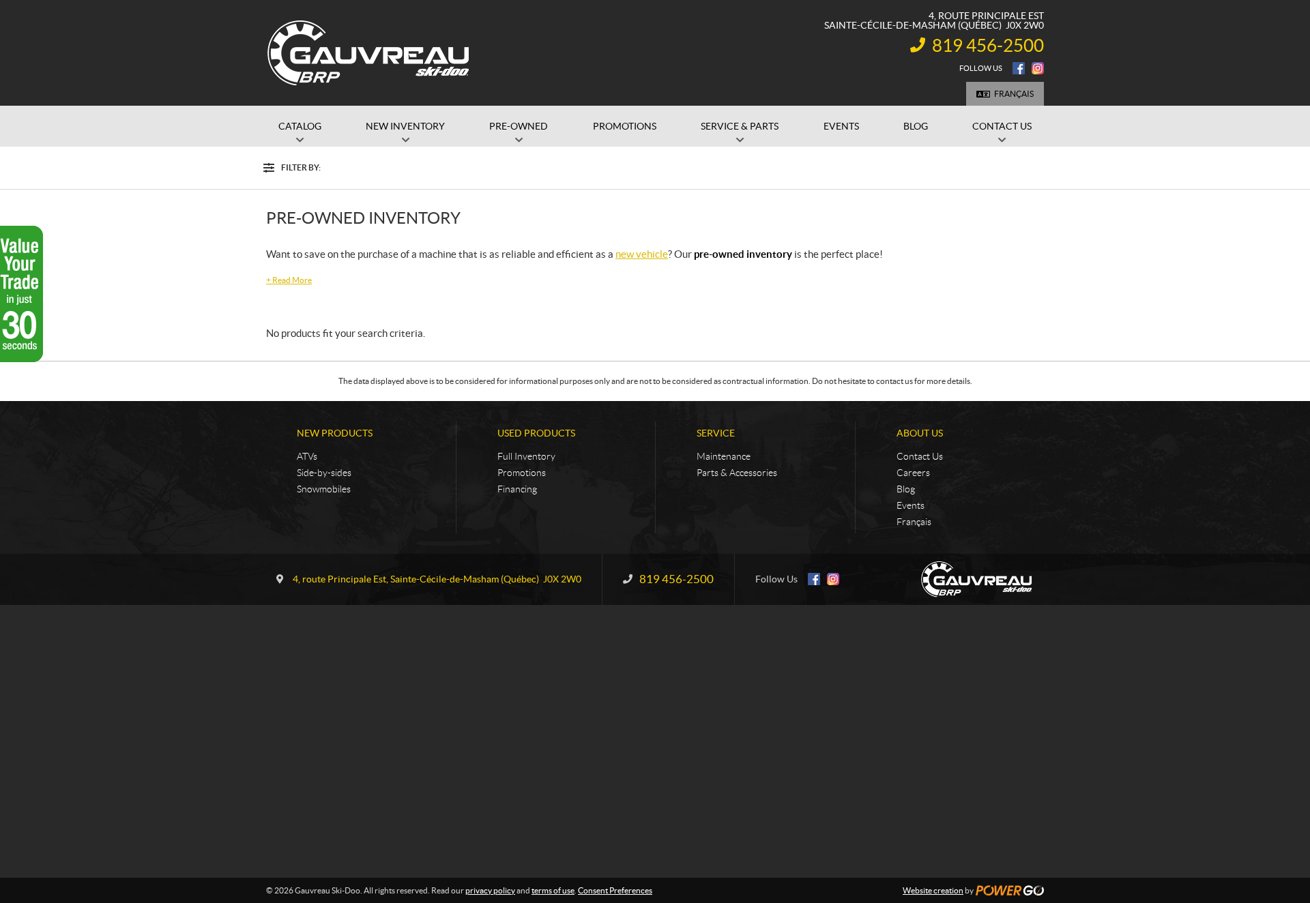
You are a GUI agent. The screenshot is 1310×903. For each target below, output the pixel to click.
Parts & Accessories (737, 472)
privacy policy (490, 890)
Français (1014, 93)
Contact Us (920, 456)
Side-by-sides (324, 472)
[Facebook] (1019, 68)
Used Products (536, 433)
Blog (906, 489)
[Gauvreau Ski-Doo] (369, 53)
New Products (335, 433)
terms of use (553, 890)
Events (911, 505)
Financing (517, 489)
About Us (920, 433)
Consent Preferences (615, 890)
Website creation (933, 890)
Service (716, 433)
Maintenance (724, 456)
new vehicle (641, 254)
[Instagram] (1038, 68)
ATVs (307, 456)
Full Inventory (526, 456)
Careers (913, 472)
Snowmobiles (324, 489)
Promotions (521, 472)
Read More (289, 280)
